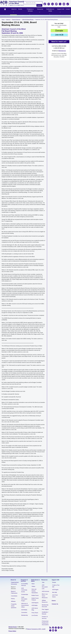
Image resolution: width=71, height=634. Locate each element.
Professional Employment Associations (45, 622)
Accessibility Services (24, 584)
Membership (24, 615)
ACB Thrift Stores (55, 596)
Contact (68, 9)
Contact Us (55, 604)
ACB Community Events (24, 590)
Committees (14, 596)
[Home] (12, 3)
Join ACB (59, 35)
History (13, 598)
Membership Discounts (45, 605)
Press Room (35, 612)
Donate (59, 30)
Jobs (43, 582)
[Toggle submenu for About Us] (13, 12)
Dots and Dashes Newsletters (35, 591)
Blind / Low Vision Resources (45, 595)
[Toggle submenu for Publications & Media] (49, 14)
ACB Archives (45, 591)
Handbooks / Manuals (45, 613)
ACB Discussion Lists (45, 586)
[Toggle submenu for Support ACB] (60, 12)
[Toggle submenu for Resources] (39, 12)
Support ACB (60, 9)
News (33, 583)
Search (39, 5)
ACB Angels (55, 589)
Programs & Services (30, 10)
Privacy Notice (12, 631)
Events (20, 9)
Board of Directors (16, 19)
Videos (33, 586)
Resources (40, 9)
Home (5, 9)
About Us (14, 9)
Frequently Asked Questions (14, 605)
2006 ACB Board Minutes (28, 19)
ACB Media (24, 609)
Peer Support (45, 609)
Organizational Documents (15, 583)
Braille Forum (35, 595)
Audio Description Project (24, 599)
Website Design (13, 626)
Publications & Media (50, 10)
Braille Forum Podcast (35, 599)
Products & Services (45, 617)
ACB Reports (35, 602)
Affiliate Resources (44, 601)
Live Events (35, 615)
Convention (24, 612)
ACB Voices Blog (35, 609)
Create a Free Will (55, 586)
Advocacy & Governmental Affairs (25, 605)
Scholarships (24, 594)
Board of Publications (14, 592)
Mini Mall (54, 592)
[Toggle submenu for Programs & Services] (29, 14)
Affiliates (13, 601)
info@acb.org (62, 50)
